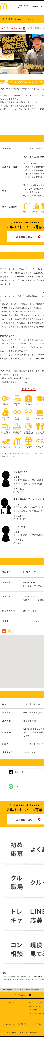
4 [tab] (40, 76)
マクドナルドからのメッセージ (21, 6)
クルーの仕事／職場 (35, 1006)
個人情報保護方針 (23, 1024)
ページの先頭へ (20, 995)
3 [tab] (37, 76)
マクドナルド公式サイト (7, 1024)
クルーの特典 (33, 1010)
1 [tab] (30, 76)
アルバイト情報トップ (7, 1003)
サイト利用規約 (36, 1024)
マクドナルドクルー (11, 28)
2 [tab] (33, 76)
